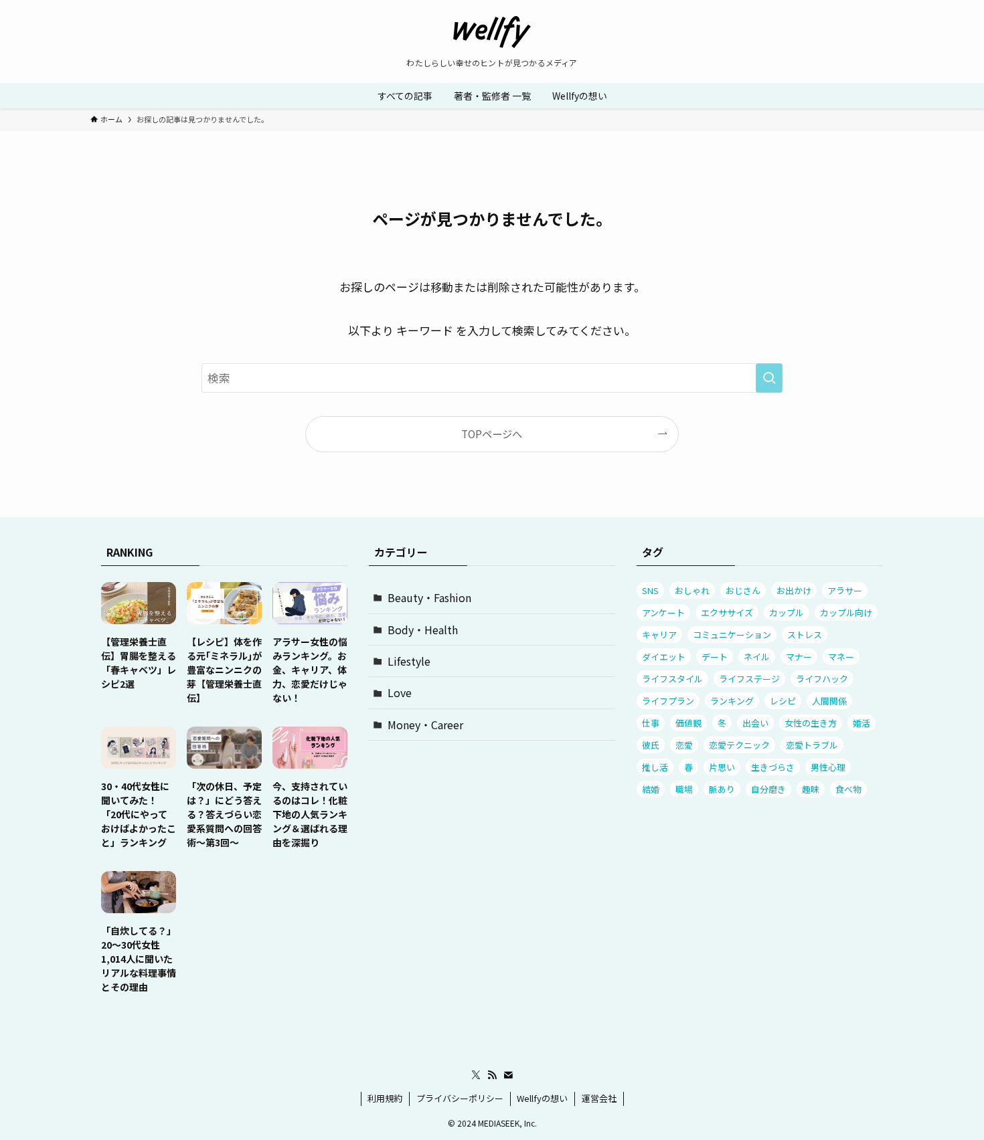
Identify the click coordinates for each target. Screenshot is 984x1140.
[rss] (492, 1075)
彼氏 (650, 745)
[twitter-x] (476, 1075)
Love (400, 692)
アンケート (663, 612)
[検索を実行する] (769, 378)
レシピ (783, 700)
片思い (722, 767)
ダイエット (663, 656)
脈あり (722, 789)
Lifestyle (409, 661)
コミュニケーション (732, 634)
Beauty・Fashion (429, 597)
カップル (786, 612)
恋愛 (684, 745)
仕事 (650, 723)
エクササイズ (727, 612)
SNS (650, 590)
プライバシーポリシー (459, 1098)
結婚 (650, 789)
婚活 (861, 723)
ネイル (757, 656)
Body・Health (423, 630)
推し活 (655, 767)
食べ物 (848, 789)
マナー (799, 656)
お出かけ (793, 590)
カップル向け (846, 612)
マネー (841, 656)
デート (715, 656)
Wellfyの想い (542, 1098)
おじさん (743, 590)
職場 (684, 789)
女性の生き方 (811, 723)
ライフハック (822, 678)
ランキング (732, 700)
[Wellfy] (492, 32)
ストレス (804, 634)
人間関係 (829, 700)
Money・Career (425, 725)
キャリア (659, 634)
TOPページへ (491, 433)
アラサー (844, 590)
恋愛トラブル (812, 745)
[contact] (508, 1075)
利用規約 (384, 1098)
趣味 (810, 789)
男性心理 (828, 767)
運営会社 (599, 1098)
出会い (755, 723)
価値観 (688, 723)
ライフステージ (749, 678)
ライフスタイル (672, 678)
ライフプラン (668, 700)
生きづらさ (773, 767)
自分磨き (768, 789)
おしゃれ (692, 590)
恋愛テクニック (739, 745)
